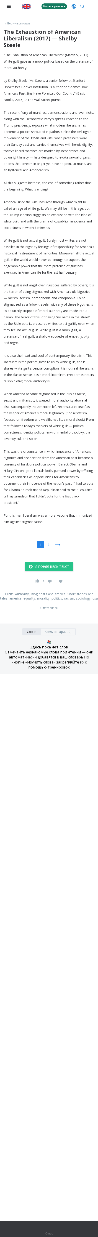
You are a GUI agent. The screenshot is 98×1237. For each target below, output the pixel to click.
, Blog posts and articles (47, 594)
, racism (68, 598)
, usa (94, 598)
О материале (49, 608)
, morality (42, 598)
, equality (28, 598)
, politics (56, 598)
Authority (22, 594)
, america (15, 598)
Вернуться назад (19, 23)
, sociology (82, 598)
